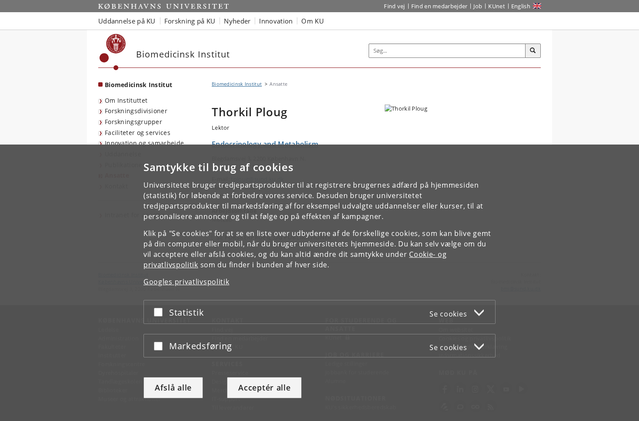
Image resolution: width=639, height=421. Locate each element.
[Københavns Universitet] (113, 52)
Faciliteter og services (137, 132)
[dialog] (319, 283)
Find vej (394, 6)
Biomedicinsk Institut (138, 85)
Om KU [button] (312, 21)
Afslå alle (173, 387)
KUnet (496, 6)
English (520, 6)
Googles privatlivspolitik (186, 281)
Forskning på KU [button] (190, 21)
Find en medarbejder (439, 6)
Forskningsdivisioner (136, 111)
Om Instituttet (126, 100)
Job (477, 6)
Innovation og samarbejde (144, 143)
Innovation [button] (276, 21)
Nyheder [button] (237, 21)
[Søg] (533, 51)
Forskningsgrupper (133, 122)
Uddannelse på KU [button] (127, 21)
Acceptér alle (264, 387)
